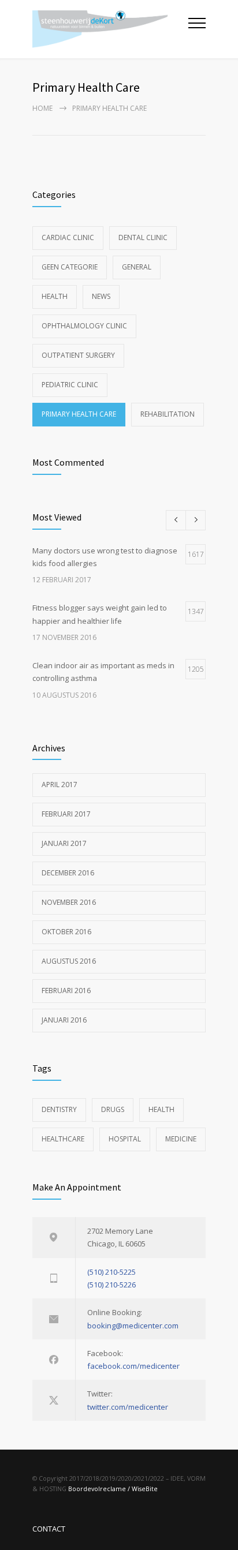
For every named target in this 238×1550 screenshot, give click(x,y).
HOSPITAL (125, 1139)
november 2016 (69, 902)
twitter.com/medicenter (127, 1407)
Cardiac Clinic (68, 237)
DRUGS (112, 1109)
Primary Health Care (79, 414)
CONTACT (48, 1528)
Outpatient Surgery (78, 355)
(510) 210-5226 (111, 1284)
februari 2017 (66, 814)
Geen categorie (70, 267)
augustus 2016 (69, 961)
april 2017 (59, 784)
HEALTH (161, 1109)
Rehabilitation (167, 414)
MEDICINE (180, 1139)
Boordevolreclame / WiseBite (113, 1489)
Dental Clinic (143, 237)
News (101, 296)
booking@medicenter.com (132, 1325)
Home (42, 108)
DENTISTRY (59, 1109)
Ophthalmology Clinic (84, 326)
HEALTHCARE (63, 1139)
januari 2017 (64, 843)
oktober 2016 (66, 932)
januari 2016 (64, 1020)
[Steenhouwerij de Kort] (110, 29)
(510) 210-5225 (111, 1272)
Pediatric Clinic (70, 385)
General (136, 267)
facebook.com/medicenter (133, 1366)
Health (55, 296)
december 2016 (68, 873)
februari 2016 (66, 990)
